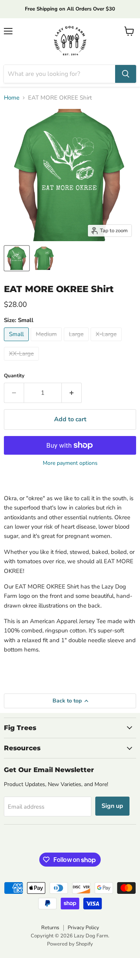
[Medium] (47, 343)
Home (11, 98)
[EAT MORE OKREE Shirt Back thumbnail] (16, 258)
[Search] (125, 74)
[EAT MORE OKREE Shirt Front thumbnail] (44, 258)
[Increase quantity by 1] (72, 393)
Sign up (112, 806)
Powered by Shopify (70, 943)
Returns (50, 927)
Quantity (14, 376)
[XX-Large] (22, 362)
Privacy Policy (83, 927)
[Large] (77, 343)
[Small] (17, 343)
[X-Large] (107, 343)
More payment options (70, 463)
